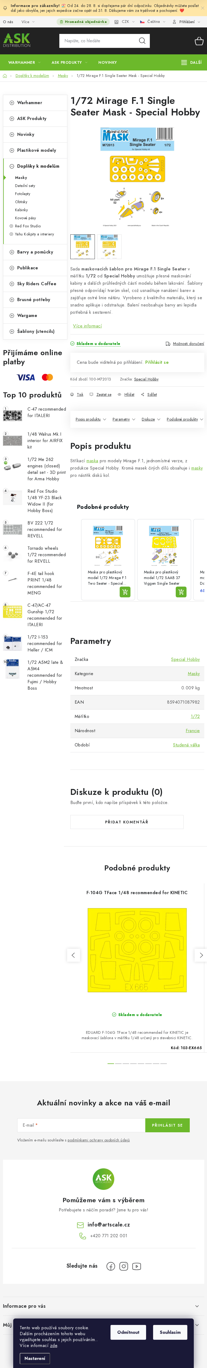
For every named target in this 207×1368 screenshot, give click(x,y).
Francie (193, 731)
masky (197, 468)
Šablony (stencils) (36, 331)
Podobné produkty (182, 419)
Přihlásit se (157, 362)
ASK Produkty (32, 118)
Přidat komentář (127, 822)
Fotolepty (22, 193)
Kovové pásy (25, 218)
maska (92, 461)
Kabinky (21, 210)
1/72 (195, 716)
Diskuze (148, 419)
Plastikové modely (36, 150)
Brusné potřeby (33, 300)
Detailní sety (25, 185)
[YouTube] (136, 1266)
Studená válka (186, 745)
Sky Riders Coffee (37, 284)
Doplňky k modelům (38, 166)
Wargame (27, 315)
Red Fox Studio (28, 226)
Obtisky (21, 202)
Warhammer (29, 103)
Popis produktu (88, 419)
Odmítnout (128, 1332)
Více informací (87, 326)
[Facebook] (110, 1266)
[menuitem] (24, 62)
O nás (8, 21)
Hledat (142, 41)
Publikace (27, 268)
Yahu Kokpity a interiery (34, 234)
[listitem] (108, 559)
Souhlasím (170, 1332)
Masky (21, 177)
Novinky (25, 134)
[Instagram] (123, 1266)
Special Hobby (146, 379)
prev (73, 955)
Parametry (121, 419)
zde (53, 1345)
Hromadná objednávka (86, 21)
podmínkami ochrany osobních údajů (99, 1140)
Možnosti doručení (188, 343)
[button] (75, 559)
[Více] (191, 62)
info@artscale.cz (109, 1225)
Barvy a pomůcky (35, 252)
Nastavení (35, 1358)
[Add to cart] (125, 592)
